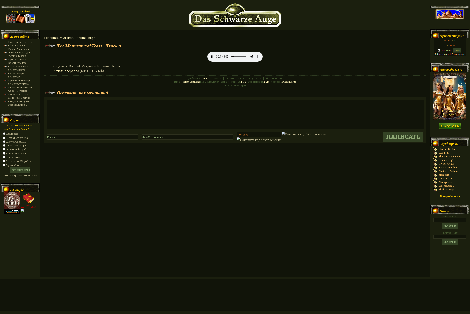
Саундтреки (449, 143)
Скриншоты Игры (19, 83)
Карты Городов (17, 62)
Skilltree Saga (446, 189)
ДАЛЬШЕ (449, 125)
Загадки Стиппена (17, 137)
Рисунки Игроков (18, 94)
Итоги (7, 175)
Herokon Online (448, 167)
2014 (266, 81)
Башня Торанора (16, 145)
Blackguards (289, 81)
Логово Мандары (16, 153)
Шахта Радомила (16, 141)
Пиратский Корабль (17, 149)
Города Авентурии (19, 49)
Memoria (444, 174)
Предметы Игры (18, 59)
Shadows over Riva (449, 156)
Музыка (65, 37)
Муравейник (13, 165)
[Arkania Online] (12, 213)
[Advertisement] (235, 298)
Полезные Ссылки (19, 97)
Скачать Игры (16, 73)
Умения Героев (17, 56)
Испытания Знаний (20, 87)
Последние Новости (20, 42)
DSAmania (12, 200)
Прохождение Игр (19, 80)
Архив (17, 175)
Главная (50, 37)
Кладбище (12, 133)
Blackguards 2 (446, 185)
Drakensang (445, 160)
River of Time (446, 163)
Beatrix (207, 78)
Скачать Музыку (18, 66)
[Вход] (30, 22)
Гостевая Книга (17, 104)
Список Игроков (17, 90)
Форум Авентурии (19, 101)
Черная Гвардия (86, 37)
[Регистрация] (20, 22)
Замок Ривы (13, 157)
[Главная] (10, 22)
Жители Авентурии (19, 52)
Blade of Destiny (448, 149)
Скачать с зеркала (65, 70)
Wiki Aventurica (29, 200)
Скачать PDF (15, 76)
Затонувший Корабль (18, 161)
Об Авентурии (16, 45)
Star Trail (444, 152)
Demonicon (445, 178)
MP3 (244, 81)
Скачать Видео (16, 69)
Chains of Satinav (448, 171)
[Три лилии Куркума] (449, 118)
